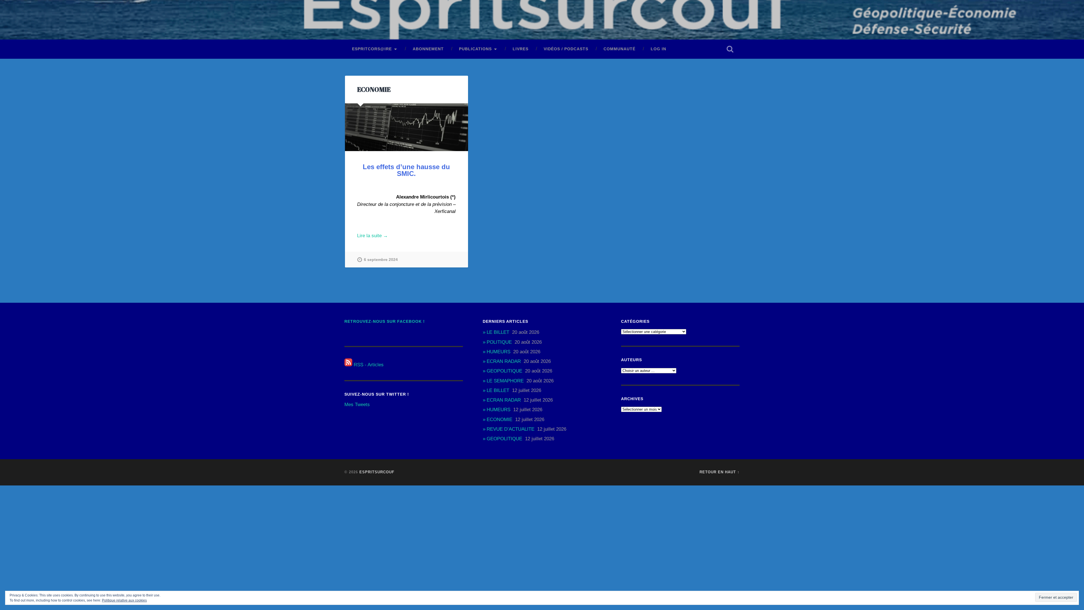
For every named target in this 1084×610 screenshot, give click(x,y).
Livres (520, 49)
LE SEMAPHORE (505, 381)
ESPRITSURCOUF (376, 472)
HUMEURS (498, 351)
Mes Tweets (357, 404)
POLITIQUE (499, 342)
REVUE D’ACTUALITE (510, 429)
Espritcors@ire (372, 49)
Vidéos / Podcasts (566, 49)
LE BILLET (498, 332)
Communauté (619, 49)
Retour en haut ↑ (720, 472)
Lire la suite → (372, 235)
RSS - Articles (368, 364)
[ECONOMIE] (406, 127)
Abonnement (428, 49)
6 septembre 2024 (381, 259)
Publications (475, 49)
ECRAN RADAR (504, 361)
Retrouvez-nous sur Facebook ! (384, 321)
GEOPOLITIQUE (504, 371)
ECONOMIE (374, 89)
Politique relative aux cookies (124, 600)
